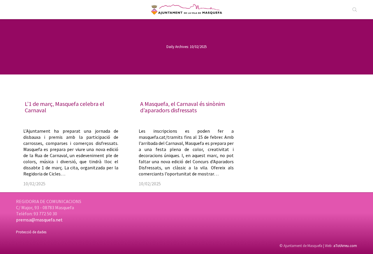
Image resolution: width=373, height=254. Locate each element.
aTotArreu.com (345, 245)
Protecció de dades (31, 232)
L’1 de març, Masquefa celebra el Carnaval (64, 107)
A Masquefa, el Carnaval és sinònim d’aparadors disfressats (182, 107)
